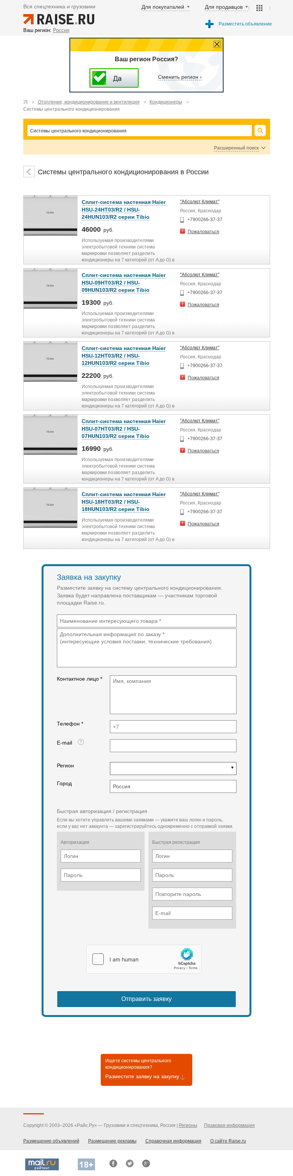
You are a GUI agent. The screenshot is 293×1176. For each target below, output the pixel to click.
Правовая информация (229, 1125)
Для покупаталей (163, 7)
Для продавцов (224, 7)
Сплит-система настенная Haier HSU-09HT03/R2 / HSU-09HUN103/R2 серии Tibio (124, 282)
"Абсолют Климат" (199, 201)
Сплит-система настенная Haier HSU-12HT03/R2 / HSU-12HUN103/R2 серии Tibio (124, 355)
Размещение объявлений (51, 1141)
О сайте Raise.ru (228, 1141)
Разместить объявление (245, 24)
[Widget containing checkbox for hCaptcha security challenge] (143, 959)
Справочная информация (173, 1141)
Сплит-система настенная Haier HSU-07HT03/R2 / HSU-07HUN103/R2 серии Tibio (124, 428)
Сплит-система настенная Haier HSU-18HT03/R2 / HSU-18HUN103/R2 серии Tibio (124, 501)
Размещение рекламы (112, 1141)
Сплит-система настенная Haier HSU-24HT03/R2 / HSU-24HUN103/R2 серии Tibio (124, 209)
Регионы (188, 1125)
